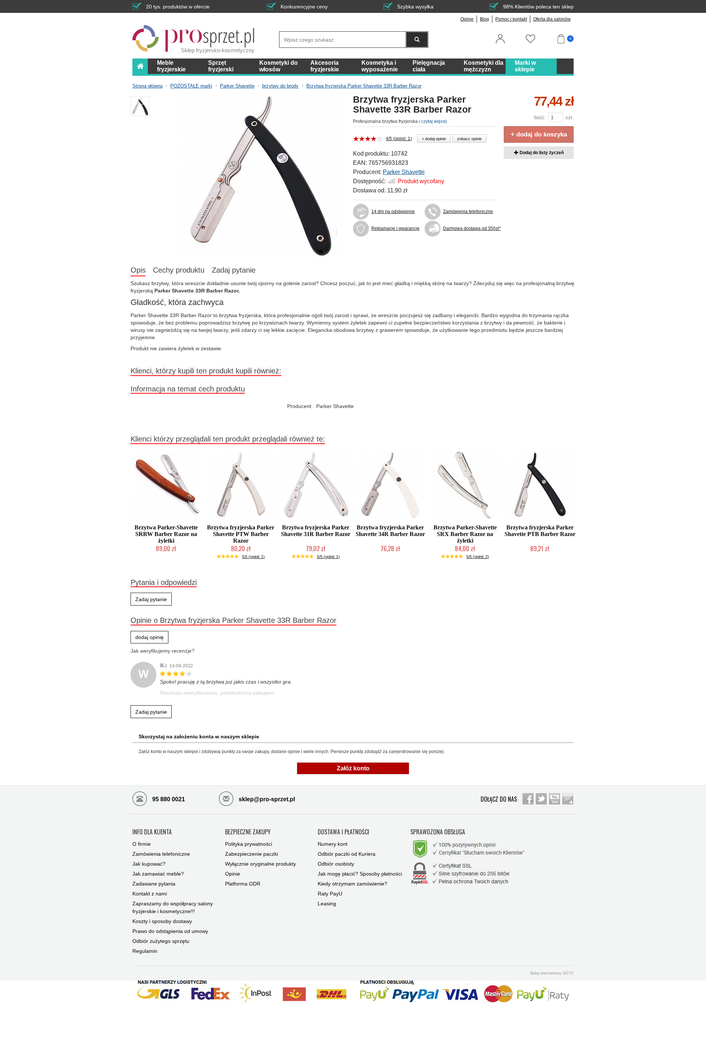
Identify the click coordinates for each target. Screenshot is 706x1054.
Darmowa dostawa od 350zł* (469, 228)
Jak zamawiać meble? (158, 874)
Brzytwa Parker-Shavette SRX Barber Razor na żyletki (465, 534)
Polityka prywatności (248, 844)
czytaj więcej (433, 121)
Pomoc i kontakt (511, 19)
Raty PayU (330, 894)
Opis (138, 270)
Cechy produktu (178, 270)
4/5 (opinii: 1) (399, 138)
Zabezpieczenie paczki (251, 854)
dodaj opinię (149, 637)
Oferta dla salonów (552, 19)
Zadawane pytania (153, 884)
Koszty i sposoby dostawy (162, 921)
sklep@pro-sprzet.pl (266, 799)
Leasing (327, 903)
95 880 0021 (168, 799)
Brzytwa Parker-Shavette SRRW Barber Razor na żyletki (166, 534)
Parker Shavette (404, 172)
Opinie (467, 19)
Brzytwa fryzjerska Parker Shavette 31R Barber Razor (315, 530)
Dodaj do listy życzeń (541, 152)
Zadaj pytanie (234, 270)
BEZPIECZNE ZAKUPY (248, 832)
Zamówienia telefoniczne (468, 211)
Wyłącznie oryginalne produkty (260, 864)
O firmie (141, 844)
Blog (484, 19)
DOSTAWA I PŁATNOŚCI (343, 832)
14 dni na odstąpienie (393, 211)
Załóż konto (353, 768)
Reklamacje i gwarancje (395, 228)
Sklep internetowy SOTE (552, 973)
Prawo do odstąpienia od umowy (170, 931)
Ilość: (540, 117)
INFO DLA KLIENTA (152, 832)
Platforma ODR (242, 884)
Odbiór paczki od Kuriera (346, 854)
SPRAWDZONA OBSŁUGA (437, 832)
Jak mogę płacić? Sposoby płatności (360, 874)
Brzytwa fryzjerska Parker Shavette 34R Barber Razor (390, 530)
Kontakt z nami (149, 894)
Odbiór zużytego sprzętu (160, 941)
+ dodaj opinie (434, 138)
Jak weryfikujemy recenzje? (163, 651)
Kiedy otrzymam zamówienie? (352, 884)
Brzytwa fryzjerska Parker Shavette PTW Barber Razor (240, 534)
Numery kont (332, 844)
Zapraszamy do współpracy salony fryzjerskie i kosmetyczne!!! (172, 907)
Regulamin (144, 951)
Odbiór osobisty (336, 864)
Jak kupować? (148, 864)
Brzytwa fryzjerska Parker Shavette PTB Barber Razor (539, 530)
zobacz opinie (469, 138)
